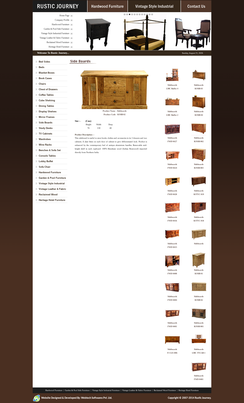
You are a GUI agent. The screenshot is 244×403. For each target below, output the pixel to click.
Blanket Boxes (46, 72)
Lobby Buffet (46, 161)
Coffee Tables (46, 95)
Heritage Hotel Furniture (59, 47)
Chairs (42, 83)
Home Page (64, 15)
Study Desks (46, 128)
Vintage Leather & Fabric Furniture (54, 38)
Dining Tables (46, 106)
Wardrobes (45, 139)
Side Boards (45, 122)
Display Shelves (47, 111)
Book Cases (45, 78)
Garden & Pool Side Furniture (56, 29)
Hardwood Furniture (60, 24)
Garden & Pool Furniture (52, 178)
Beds (41, 67)
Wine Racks (45, 144)
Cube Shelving (47, 100)
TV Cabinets (45, 133)
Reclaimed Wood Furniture (58, 42)
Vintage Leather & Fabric (52, 189)
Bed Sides (44, 61)
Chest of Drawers (48, 89)
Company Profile (62, 20)
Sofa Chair (44, 167)
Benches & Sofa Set (50, 150)
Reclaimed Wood (48, 194)
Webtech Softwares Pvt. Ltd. (96, 398)
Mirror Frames (46, 117)
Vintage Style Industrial (52, 183)
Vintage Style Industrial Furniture (55, 33)
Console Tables (47, 155)
